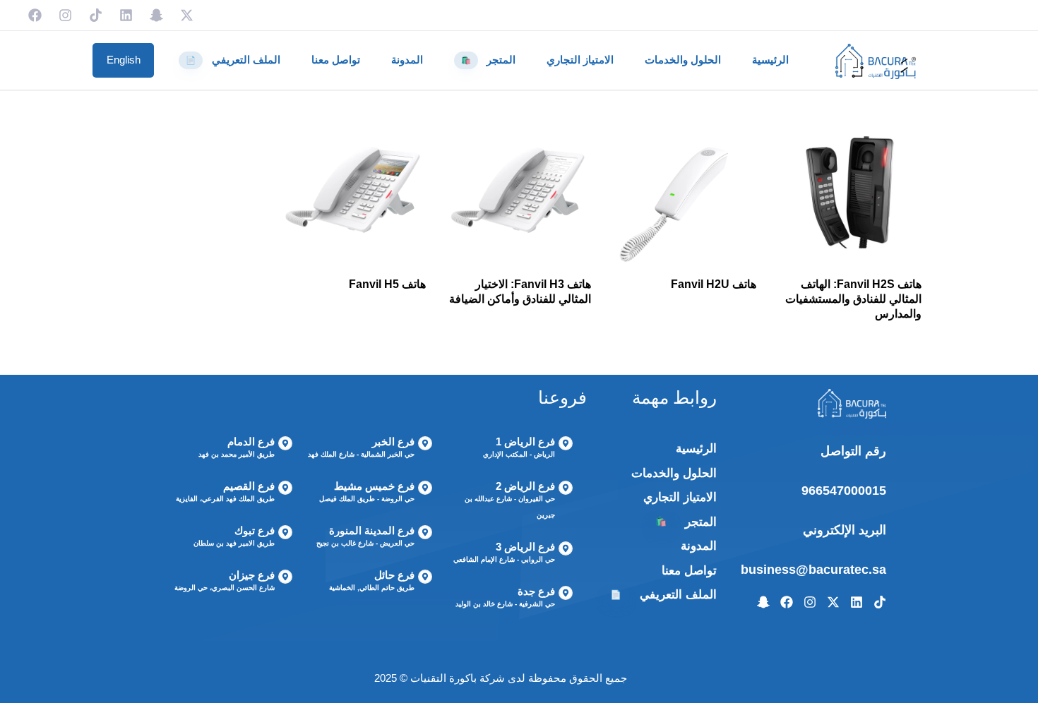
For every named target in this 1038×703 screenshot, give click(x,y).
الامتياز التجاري (580, 60)
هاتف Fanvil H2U (713, 284)
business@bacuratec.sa (813, 570)
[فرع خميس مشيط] (369, 494)
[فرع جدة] (509, 599)
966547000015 (843, 490)
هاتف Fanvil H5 (387, 284)
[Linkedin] (126, 15)
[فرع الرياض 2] (509, 502)
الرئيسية (770, 60)
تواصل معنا (335, 60)
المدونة (407, 60)
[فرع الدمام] (229, 449)
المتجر (488, 60)
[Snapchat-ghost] (156, 15)
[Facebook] (35, 15)
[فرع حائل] (369, 583)
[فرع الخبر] (369, 449)
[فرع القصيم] (229, 494)
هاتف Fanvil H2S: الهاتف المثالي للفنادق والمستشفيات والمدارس (853, 299)
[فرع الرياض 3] (509, 554)
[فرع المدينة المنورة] (369, 538)
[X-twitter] (186, 15)
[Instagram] (65, 15)
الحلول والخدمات (683, 60)
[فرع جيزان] (229, 583)
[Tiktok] (95, 15)
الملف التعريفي (233, 60)
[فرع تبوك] (229, 538)
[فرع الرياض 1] (509, 449)
